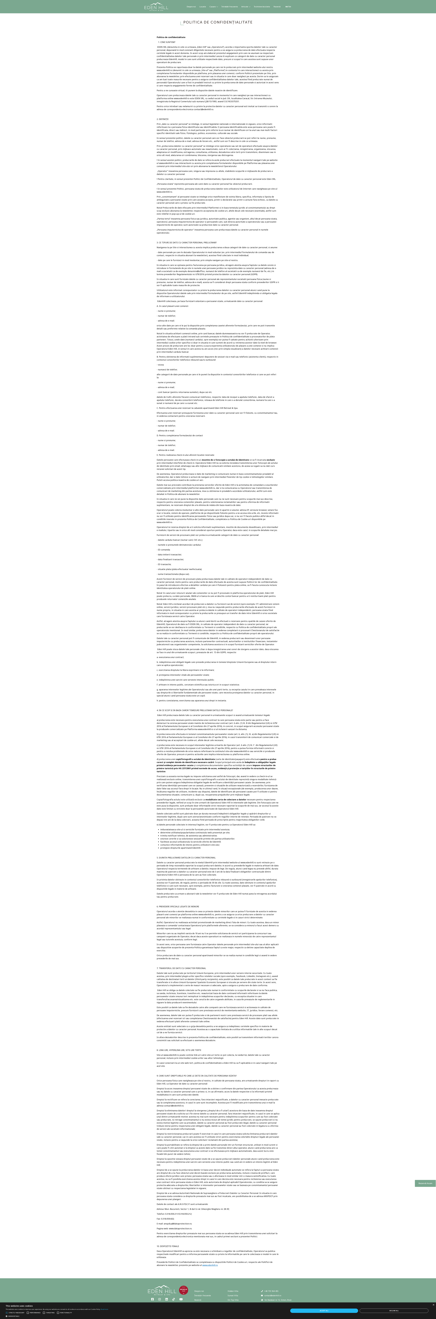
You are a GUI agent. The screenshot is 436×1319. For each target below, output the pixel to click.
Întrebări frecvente (230, 7)
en (290, 7)
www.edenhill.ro (210, 1265)
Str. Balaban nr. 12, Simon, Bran (277, 1300)
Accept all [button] (324, 1311)
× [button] (433, 1305)
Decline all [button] (394, 1311)
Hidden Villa (233, 1291)
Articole (244, 7)
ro (287, 7)
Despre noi (191, 7)
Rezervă (277, 7)
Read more (104, 1309)
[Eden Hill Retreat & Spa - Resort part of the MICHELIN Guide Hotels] (156, 6)
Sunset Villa (233, 1295)
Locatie (202, 7)
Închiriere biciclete (262, 7)
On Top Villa (233, 1300)
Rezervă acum (425, 1183)
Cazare (212, 7)
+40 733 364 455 (271, 1291)
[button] (57, 1316)
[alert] (218, 1310)
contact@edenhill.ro (272, 1295)
